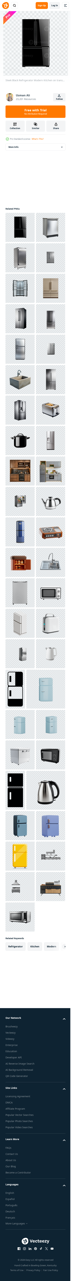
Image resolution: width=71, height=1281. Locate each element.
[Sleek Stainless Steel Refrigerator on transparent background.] (20, 288)
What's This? (38, 138)
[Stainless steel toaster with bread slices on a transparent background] (20, 623)
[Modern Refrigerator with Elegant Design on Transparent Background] (20, 379)
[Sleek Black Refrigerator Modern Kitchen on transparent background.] (20, 227)
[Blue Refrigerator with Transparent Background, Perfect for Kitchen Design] (20, 836)
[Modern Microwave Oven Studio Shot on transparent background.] (20, 988)
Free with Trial (35, 111)
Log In (54, 5)
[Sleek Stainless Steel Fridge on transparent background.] (20, 257)
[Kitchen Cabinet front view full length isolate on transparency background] (20, 714)
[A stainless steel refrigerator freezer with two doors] (20, 562)
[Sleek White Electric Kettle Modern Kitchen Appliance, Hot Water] (20, 1110)
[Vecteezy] (5, 5)
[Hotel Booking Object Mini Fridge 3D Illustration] (20, 897)
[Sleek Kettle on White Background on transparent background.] (20, 806)
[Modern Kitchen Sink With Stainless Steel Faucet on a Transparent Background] (20, 531)
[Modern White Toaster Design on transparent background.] (20, 1049)
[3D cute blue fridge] (25, 1155)
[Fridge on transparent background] (20, 1252)
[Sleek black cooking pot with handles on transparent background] (20, 653)
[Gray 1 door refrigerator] (20, 958)
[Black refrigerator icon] (45, 1115)
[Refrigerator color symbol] (20, 1019)
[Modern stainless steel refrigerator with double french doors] (20, 684)
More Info (13, 147)
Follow (59, 99)
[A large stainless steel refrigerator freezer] (20, 592)
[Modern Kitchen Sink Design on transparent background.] (20, 927)
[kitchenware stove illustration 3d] (20, 866)
